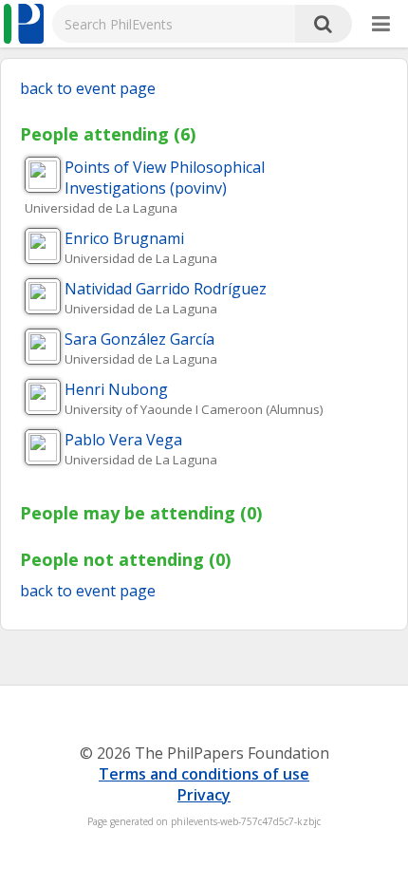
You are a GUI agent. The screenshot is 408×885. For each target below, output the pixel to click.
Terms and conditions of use (204, 773)
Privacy (204, 794)
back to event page (88, 88)
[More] (381, 25)
